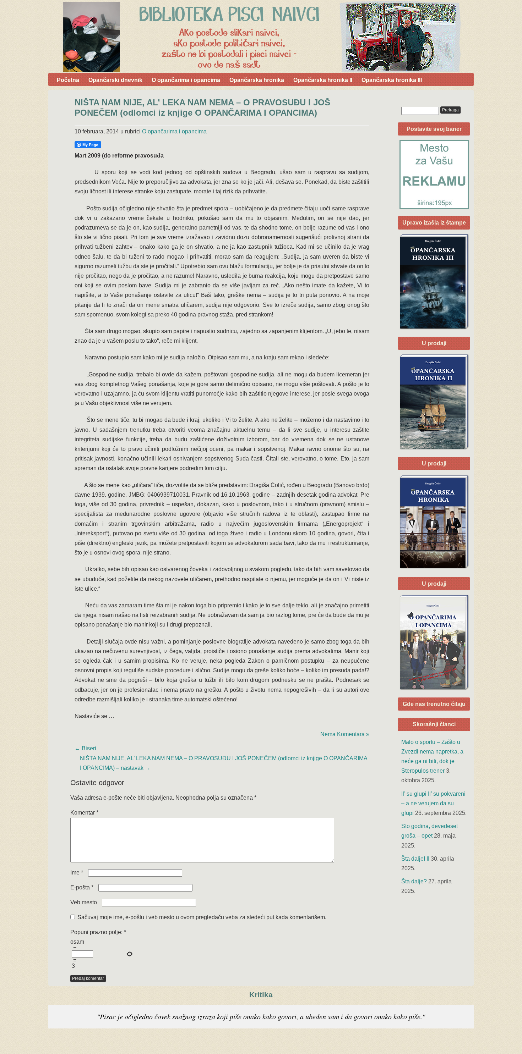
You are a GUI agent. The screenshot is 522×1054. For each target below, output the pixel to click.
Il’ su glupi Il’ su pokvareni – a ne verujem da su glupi (433, 803)
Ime (76, 873)
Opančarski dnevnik (115, 80)
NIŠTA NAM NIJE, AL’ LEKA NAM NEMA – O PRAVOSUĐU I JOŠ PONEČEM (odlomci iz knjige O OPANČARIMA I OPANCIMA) (202, 107)
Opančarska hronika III (391, 80)
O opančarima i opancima (186, 80)
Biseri (85, 748)
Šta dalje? (414, 881)
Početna (68, 80)
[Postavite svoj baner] (434, 174)
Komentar (84, 813)
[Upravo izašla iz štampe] (434, 282)
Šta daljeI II (415, 859)
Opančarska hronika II (322, 80)
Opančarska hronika (256, 80)
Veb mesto (83, 902)
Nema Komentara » (344, 734)
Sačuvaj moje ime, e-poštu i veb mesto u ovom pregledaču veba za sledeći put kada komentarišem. (201, 917)
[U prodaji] (434, 642)
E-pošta (81, 887)
